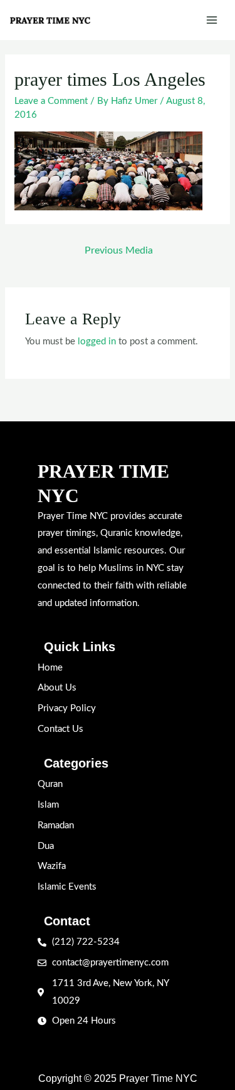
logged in (97, 341)
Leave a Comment (51, 101)
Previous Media (119, 250)
